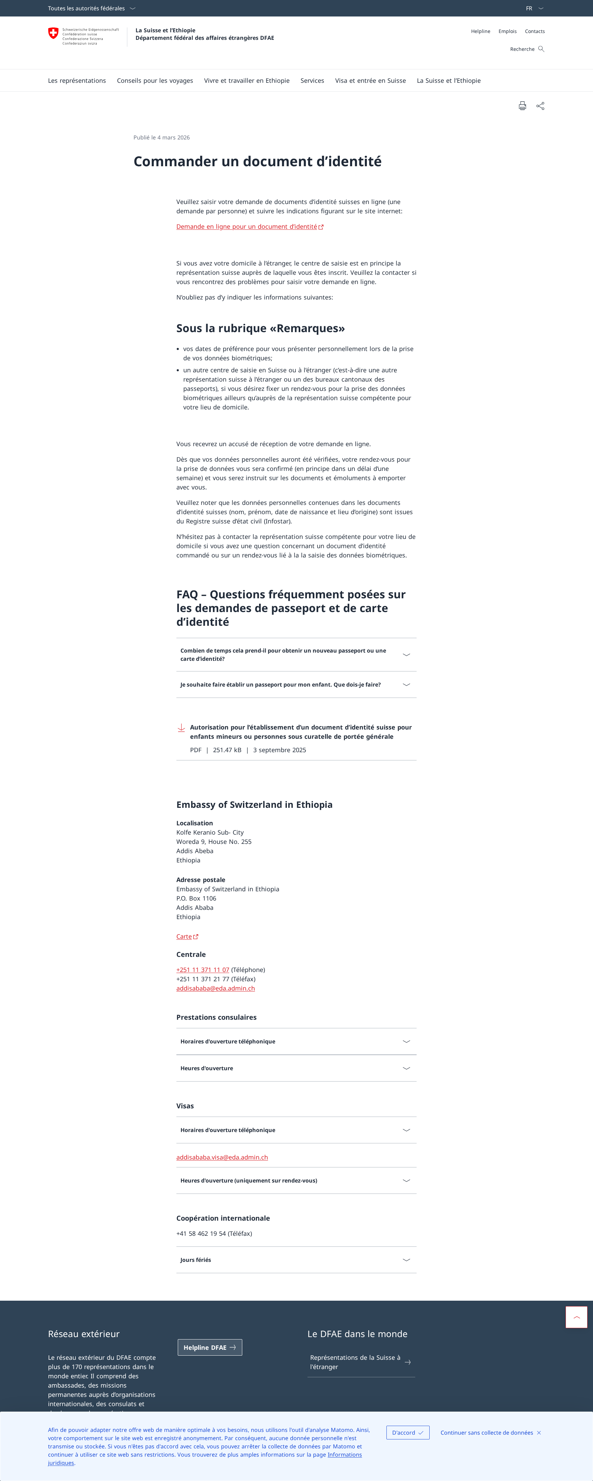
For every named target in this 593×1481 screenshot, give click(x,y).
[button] (77, 80)
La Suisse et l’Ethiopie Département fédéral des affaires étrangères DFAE (205, 34)
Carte (184, 936)
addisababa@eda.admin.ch (215, 988)
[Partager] (540, 105)
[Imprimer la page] (522, 105)
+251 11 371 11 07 (202, 969)
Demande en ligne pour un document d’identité (246, 226)
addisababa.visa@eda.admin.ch (222, 1157)
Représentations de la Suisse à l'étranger (355, 1362)
